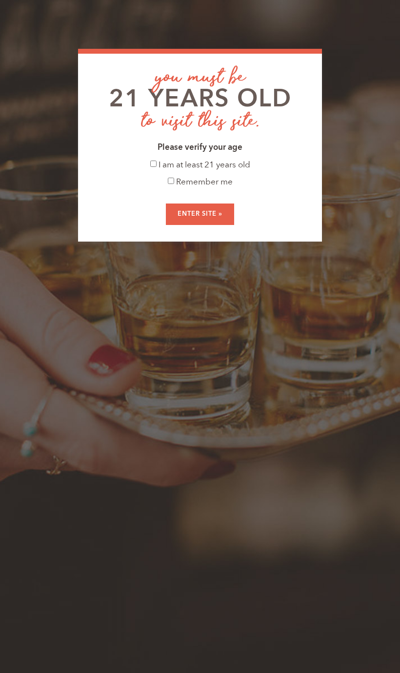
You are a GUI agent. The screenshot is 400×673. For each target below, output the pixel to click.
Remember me (203, 182)
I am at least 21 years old (203, 165)
